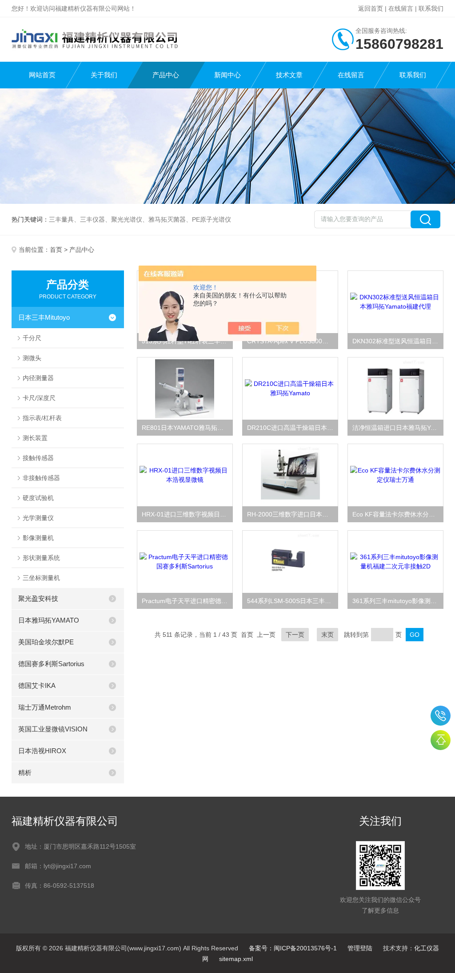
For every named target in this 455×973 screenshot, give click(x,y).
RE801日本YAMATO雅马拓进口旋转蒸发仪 (187, 427)
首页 (56, 249)
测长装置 (35, 437)
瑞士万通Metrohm (44, 707)
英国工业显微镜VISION (53, 729)
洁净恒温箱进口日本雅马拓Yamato (397, 427)
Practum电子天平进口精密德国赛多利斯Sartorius (187, 600)
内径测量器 (38, 377)
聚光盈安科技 (38, 598)
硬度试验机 (38, 497)
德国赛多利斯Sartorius (51, 663)
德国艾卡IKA (37, 685)
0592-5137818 (441, 716)
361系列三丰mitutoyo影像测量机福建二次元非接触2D (397, 600)
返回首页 (370, 8)
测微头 (32, 357)
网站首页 (42, 75)
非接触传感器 (41, 477)
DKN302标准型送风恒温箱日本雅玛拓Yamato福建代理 (397, 341)
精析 (25, 772)
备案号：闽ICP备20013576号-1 (293, 948)
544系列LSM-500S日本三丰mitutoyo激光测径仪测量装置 (292, 600)
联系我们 (431, 8)
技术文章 (289, 75)
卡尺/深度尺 (39, 397)
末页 (327, 634)
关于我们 (104, 75)
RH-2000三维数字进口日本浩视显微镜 (292, 514)
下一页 (295, 634)
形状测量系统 (41, 557)
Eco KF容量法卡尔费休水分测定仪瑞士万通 (397, 514)
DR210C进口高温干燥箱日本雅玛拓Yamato (292, 427)
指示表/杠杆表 (42, 417)
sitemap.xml (236, 958)
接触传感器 (38, 457)
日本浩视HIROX (42, 751)
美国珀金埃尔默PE (46, 642)
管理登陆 (359, 948)
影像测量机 (38, 537)
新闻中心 (227, 75)
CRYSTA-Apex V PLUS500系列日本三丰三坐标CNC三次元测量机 (292, 341)
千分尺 (32, 338)
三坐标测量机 (41, 577)
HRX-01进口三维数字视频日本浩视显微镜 (187, 514)
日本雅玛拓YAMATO (48, 620)
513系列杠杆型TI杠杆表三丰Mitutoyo (187, 341)
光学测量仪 (38, 517)
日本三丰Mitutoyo (44, 317)
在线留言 (400, 8)
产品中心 (165, 75)
